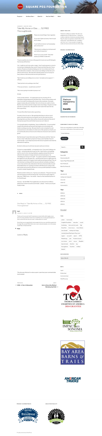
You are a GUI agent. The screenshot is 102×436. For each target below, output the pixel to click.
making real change (74, 230)
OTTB (80, 235)
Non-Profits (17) (64, 163)
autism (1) (62, 182)
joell (30, 26)
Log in (61, 270)
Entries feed (63, 273)
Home (59, 16)
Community (69, 219)
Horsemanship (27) (64, 158)
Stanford (72, 244)
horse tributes (80, 227)
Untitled (78, 246)
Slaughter (81, 241)
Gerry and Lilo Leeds (73, 225)
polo (70, 238)
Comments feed (64, 276)
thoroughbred (64, 246)
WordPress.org (64, 278)
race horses (64, 241)
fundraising (64, 225)
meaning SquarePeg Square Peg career (70, 233)
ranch (70, 241)
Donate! (63, 210)
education (75, 222)
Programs (19, 16)
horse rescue (71, 227)
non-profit (69, 235)
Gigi (81, 225)
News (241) (63, 155)
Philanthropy (64, 238)
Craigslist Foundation (66, 222)
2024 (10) (62, 198)
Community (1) (63, 185)
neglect (63, 235)
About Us (40, 16)
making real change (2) (65, 177)
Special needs (64, 244)
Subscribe (64, 138)
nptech (75, 235)
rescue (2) (62, 179)
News (21, 193)
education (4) (63, 174)
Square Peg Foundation (46, 6)
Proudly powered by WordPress (24, 432)
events (81, 222)
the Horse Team (30, 16)
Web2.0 (63, 249)
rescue (75, 241)
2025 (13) (62, 195)
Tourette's (72, 246)
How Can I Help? (50, 16)
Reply (18, 228)
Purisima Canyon (77, 238)
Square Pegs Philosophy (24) (67, 160)
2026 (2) (62, 193)
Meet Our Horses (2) (65, 166)
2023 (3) (62, 201)
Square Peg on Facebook (67, 116)
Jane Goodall (64, 230)
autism (63, 219)
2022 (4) (62, 204)
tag (77, 244)
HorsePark (63, 227)
